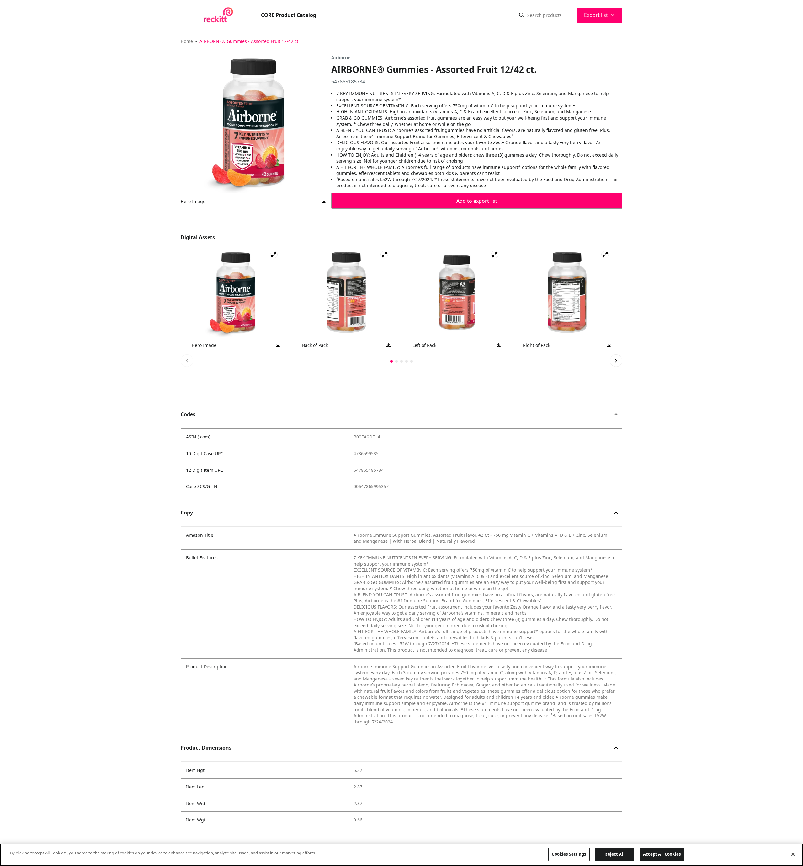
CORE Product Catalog (288, 15)
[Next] (616, 360)
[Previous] (187, 360)
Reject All (614, 854)
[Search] (522, 15)
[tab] (391, 361)
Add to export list (476, 200)
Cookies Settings (569, 854)
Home (187, 41)
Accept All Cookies (662, 854)
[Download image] (324, 201)
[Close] (793, 854)
